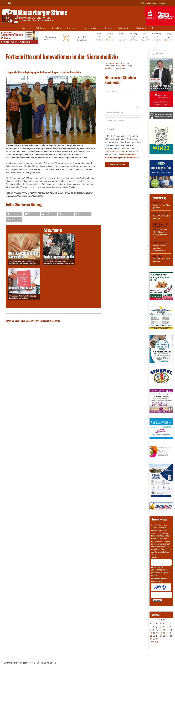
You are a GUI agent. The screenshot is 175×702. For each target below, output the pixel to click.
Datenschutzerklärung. (115, 151)
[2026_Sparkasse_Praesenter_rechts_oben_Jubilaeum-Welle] (159, 7)
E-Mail (154, 558)
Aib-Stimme (122, 66)
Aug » (157, 642)
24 (157, 636)
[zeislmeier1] (161, 504)
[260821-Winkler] (24, 269)
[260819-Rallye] (59, 235)
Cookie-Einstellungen (46, 663)
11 (161, 630)
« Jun (152, 642)
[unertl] (161, 370)
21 (171, 633)
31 (157, 639)
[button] (153, 28)
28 (171, 636)
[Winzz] (161, 126)
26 (164, 636)
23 (154, 636)
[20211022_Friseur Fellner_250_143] (161, 446)
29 (151, 639)
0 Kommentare (120, 68)
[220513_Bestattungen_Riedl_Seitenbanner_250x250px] (161, 390)
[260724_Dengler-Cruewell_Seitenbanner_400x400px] (161, 307)
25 (161, 636)
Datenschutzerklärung (159, 570)
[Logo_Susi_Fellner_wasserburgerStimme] (161, 420)
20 (167, 633)
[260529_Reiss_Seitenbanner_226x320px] (161, 465)
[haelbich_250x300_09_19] (161, 273)
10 (157, 630)
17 (157, 633)
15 (151, 633)
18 (161, 633)
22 (151, 636)
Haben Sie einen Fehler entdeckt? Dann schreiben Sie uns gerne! (33, 320)
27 (167, 636)
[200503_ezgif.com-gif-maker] (161, 336)
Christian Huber (113, 63)
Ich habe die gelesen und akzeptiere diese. (160, 571)
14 (171, 630)
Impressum (30, 663)
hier (154, 555)
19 (164, 633)
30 (154, 639)
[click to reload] (161, 587)
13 (167, 630)
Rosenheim (109, 68)
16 (154, 633)
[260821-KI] (24, 235)
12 (164, 630)
